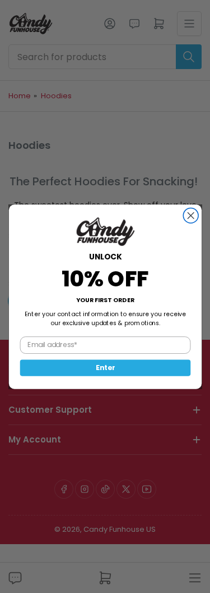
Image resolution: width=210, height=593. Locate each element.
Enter (104, 367)
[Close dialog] (190, 215)
